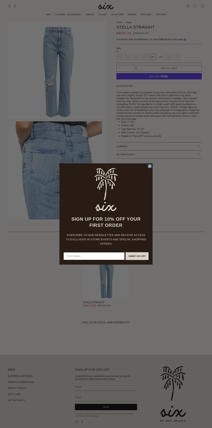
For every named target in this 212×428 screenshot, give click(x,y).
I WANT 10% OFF (137, 256)
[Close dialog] (149, 166)
